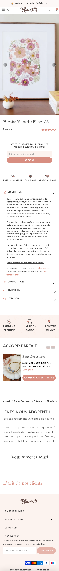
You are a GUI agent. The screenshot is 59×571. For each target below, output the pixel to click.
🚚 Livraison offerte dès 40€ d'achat (29, 3)
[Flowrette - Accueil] (29, 10)
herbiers (43, 268)
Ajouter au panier (39, 378)
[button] (8, 10)
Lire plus (27, 370)
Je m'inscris (46, 551)
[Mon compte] (50, 10)
